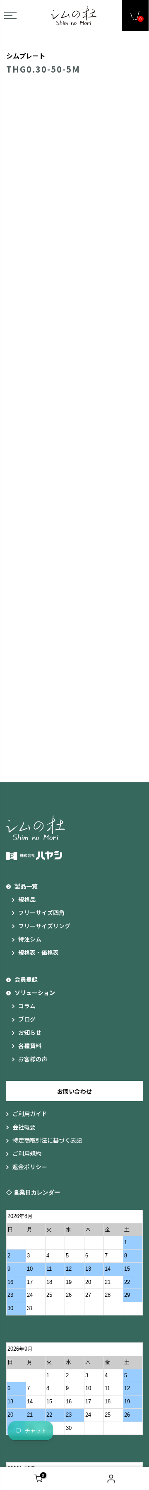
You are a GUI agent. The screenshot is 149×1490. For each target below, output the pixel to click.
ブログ (27, 1019)
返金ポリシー (29, 1166)
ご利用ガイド (29, 1113)
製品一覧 (26, 886)
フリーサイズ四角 (41, 912)
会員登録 (26, 979)
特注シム (29, 939)
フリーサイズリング (44, 926)
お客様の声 (32, 1059)
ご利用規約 (26, 1153)
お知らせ (29, 1032)
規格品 (27, 899)
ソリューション (34, 992)
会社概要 (24, 1127)
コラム (27, 1006)
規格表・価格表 (38, 952)
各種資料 (29, 1045)
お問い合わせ (74, 1091)
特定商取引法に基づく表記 (47, 1140)
